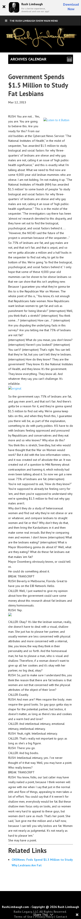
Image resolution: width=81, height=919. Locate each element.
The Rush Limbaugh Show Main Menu (34, 20)
